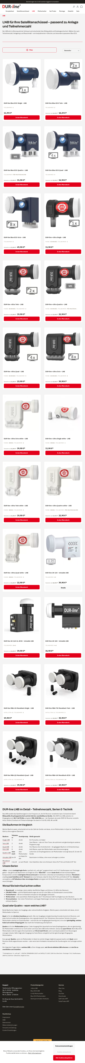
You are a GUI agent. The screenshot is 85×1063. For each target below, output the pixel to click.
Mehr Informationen (34, 1053)
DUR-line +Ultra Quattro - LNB (56, 304)
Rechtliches (6, 1014)
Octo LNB (6, 849)
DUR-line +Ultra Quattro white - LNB (58, 506)
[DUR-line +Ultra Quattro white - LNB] (63, 480)
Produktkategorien (37, 985)
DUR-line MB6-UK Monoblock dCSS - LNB (60, 775)
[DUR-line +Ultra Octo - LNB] (63, 346)
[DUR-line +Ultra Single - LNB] (63, 212)
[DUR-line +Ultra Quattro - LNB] (63, 279)
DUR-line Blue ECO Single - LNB (15, 103)
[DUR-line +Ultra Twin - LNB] (21, 279)
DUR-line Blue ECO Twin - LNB (56, 103)
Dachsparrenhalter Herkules (40, 999)
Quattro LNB (7, 853)
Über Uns (61, 988)
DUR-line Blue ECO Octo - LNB (15, 237)
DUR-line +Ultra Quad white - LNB (16, 573)
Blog (60, 991)
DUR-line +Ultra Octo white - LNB (16, 439)
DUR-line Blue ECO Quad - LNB (56, 170)
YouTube (61, 993)
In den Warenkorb (22, 117)
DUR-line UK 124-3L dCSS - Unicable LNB (19, 641)
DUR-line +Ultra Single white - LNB (57, 439)
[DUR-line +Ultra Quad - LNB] (21, 346)
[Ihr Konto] (77, 6)
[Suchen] (74, 6)
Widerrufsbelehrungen (9, 1025)
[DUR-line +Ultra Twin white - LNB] (21, 480)
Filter (31, 50)
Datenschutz (6, 1022)
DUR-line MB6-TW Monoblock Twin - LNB (60, 708)
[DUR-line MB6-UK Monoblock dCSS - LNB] (63, 750)
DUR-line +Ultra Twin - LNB (13, 304)
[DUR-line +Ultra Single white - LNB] (63, 413)
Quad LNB (6, 847)
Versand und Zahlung (9, 1028)
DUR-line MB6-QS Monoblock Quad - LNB (18, 775)
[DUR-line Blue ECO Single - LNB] (21, 78)
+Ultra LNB (34, 988)
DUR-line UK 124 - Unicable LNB (57, 573)
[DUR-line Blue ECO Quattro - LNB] (21, 145)
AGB (3, 1020)
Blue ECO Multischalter (38, 996)
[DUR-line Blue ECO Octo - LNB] (21, 212)
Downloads (62, 996)
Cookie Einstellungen (9, 1030)
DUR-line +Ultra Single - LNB (55, 237)
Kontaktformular (18, 1007)
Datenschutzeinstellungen (64, 1046)
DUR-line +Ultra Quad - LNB (14, 371)
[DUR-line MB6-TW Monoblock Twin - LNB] (63, 683)
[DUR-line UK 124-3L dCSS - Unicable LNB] (21, 616)
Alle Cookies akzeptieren (64, 1058)
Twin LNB (6, 843)
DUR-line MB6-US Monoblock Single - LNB (19, 708)
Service (61, 985)
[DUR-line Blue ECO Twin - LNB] (63, 78)
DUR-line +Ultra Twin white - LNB (16, 506)
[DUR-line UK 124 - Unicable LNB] (63, 547)
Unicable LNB (7, 857)
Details (63, 588)
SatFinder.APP (63, 999)
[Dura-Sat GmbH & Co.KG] (11, 6)
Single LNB (6, 840)
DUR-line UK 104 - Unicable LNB (57, 641)
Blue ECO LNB (35, 991)
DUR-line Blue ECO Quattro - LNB (16, 170)
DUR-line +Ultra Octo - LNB (55, 371)
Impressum (6, 1017)
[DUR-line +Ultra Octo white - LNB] (21, 413)
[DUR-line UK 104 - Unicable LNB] (63, 616)
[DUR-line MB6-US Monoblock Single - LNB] (21, 683)
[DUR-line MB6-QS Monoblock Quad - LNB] (21, 750)
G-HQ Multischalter (37, 993)
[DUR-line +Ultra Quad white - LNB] (21, 547)
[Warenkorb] (81, 6)
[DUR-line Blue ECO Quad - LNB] (63, 145)
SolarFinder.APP (64, 1001)
